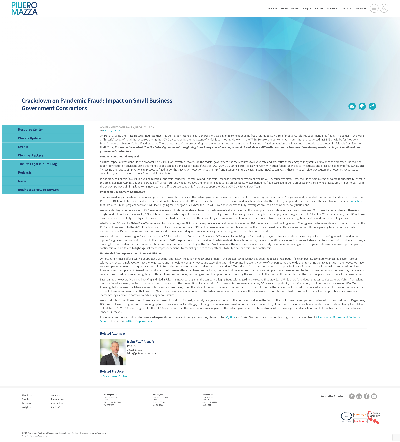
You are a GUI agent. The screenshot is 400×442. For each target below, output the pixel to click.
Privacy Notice (65, 433)
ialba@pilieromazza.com (141, 353)
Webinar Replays (30, 155)
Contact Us (347, 8)
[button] (352, 106)
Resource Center (30, 129)
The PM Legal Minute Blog (37, 164)
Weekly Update (29, 138)
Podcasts (25, 172)
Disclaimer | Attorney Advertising (93, 433)
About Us (272, 8)
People (284, 8)
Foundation (332, 8)
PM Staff (55, 407)
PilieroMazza (323, 317)
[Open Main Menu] (374, 8)
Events (23, 146)
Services (295, 8)
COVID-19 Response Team (138, 321)
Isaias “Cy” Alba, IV (111, 130)
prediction (356, 201)
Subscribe (361, 8)
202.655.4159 (134, 350)
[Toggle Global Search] (384, 8)
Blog (138, 127)
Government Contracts (117, 127)
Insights (307, 8)
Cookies (75, 433)
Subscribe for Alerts (333, 396)
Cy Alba (230, 317)
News (22, 181)
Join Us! (319, 8)
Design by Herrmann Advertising (34, 436)
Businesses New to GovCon (38, 189)
